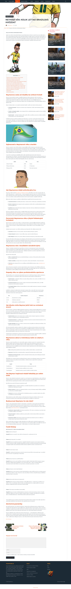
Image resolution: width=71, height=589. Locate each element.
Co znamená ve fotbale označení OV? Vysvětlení (17, 527)
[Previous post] (6, 527)
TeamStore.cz (10, 25)
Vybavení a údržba (24, 1)
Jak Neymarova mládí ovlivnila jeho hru (13, 80)
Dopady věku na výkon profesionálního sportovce (15, 84)
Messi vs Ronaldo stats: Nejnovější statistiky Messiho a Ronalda (34, 527)
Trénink (31, 1)
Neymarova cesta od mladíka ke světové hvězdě (15, 77)
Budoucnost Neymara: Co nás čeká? (13, 89)
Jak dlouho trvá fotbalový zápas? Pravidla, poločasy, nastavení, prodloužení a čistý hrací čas (59, 116)
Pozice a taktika (11, 1)
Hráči (17, 1)
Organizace (37, 1)
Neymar (11, 16)
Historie (53, 1)
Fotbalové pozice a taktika (31, 567)
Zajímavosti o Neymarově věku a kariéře (13, 78)
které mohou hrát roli (15, 407)
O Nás (48, 567)
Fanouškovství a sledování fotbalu (32, 565)
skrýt (19, 75)
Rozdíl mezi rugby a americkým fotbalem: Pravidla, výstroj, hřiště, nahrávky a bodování (59, 108)
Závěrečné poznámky (10, 91)
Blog (48, 565)
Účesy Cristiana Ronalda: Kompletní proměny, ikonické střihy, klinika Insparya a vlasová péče (59, 101)
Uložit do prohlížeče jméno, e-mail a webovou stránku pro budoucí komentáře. (21, 554)
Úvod (6, 1)
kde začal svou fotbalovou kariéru (22, 192)
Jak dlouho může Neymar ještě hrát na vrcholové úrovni (16, 85)
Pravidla (42, 1)
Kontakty (48, 569)
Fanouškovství (47, 1)
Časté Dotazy (9, 90)
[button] (65, 1)
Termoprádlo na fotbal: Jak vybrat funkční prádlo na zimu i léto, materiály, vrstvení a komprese (60, 93)
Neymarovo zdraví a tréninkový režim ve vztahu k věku (16, 86)
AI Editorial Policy (35, 587)
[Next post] (46, 527)
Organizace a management (31, 571)
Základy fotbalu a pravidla (31, 576)
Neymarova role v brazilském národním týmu (14, 82)
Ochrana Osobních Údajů (61, 581)
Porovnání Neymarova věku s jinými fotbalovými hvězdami (16, 81)
